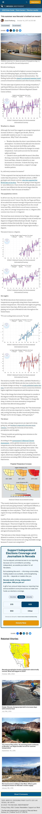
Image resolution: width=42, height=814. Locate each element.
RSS (12, 807)
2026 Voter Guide (8, 10)
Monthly (21, 597)
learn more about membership (27, 616)
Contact (16, 807)
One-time (13, 597)
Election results (32, 10)
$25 (30, 604)
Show (21, 794)
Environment (5, 25)
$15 (11, 604)
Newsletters (35, 2)
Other (30, 611)
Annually (29, 597)
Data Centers (20, 10)
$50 (11, 611)
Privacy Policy (5, 807)
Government (17, 25)
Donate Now (21, 623)
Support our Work (34, 807)
